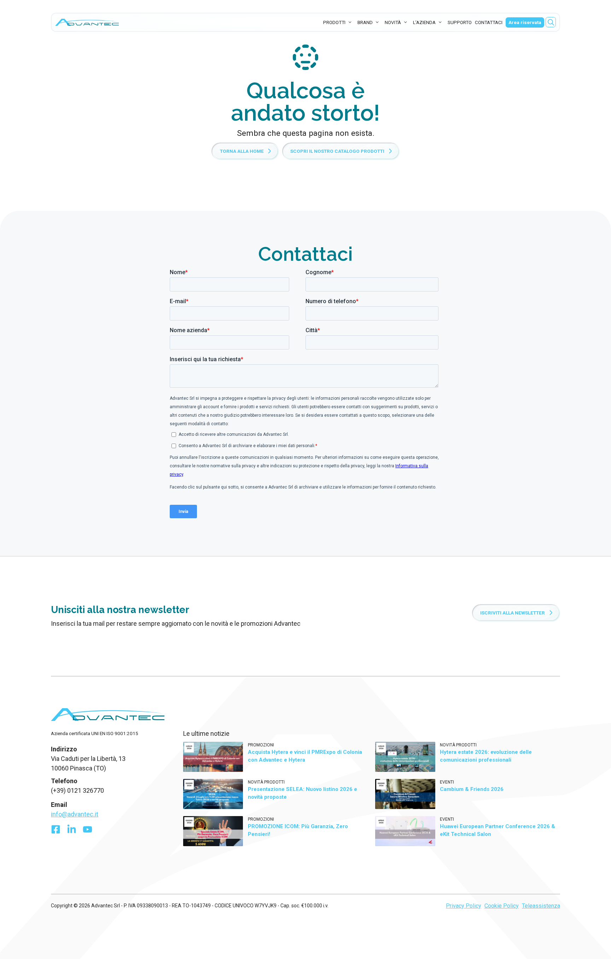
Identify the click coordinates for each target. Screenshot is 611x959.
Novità (393, 22)
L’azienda (424, 22)
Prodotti (334, 22)
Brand (365, 22)
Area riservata (524, 22)
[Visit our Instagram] (87, 831)
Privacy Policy (463, 905)
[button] (551, 22)
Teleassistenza (541, 905)
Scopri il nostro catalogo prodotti (337, 151)
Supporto (460, 22)
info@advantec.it (74, 814)
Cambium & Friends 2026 (472, 789)
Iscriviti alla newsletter (512, 613)
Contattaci (488, 22)
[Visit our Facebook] (55, 831)
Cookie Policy (501, 905)
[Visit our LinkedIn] (71, 831)
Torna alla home (242, 151)
